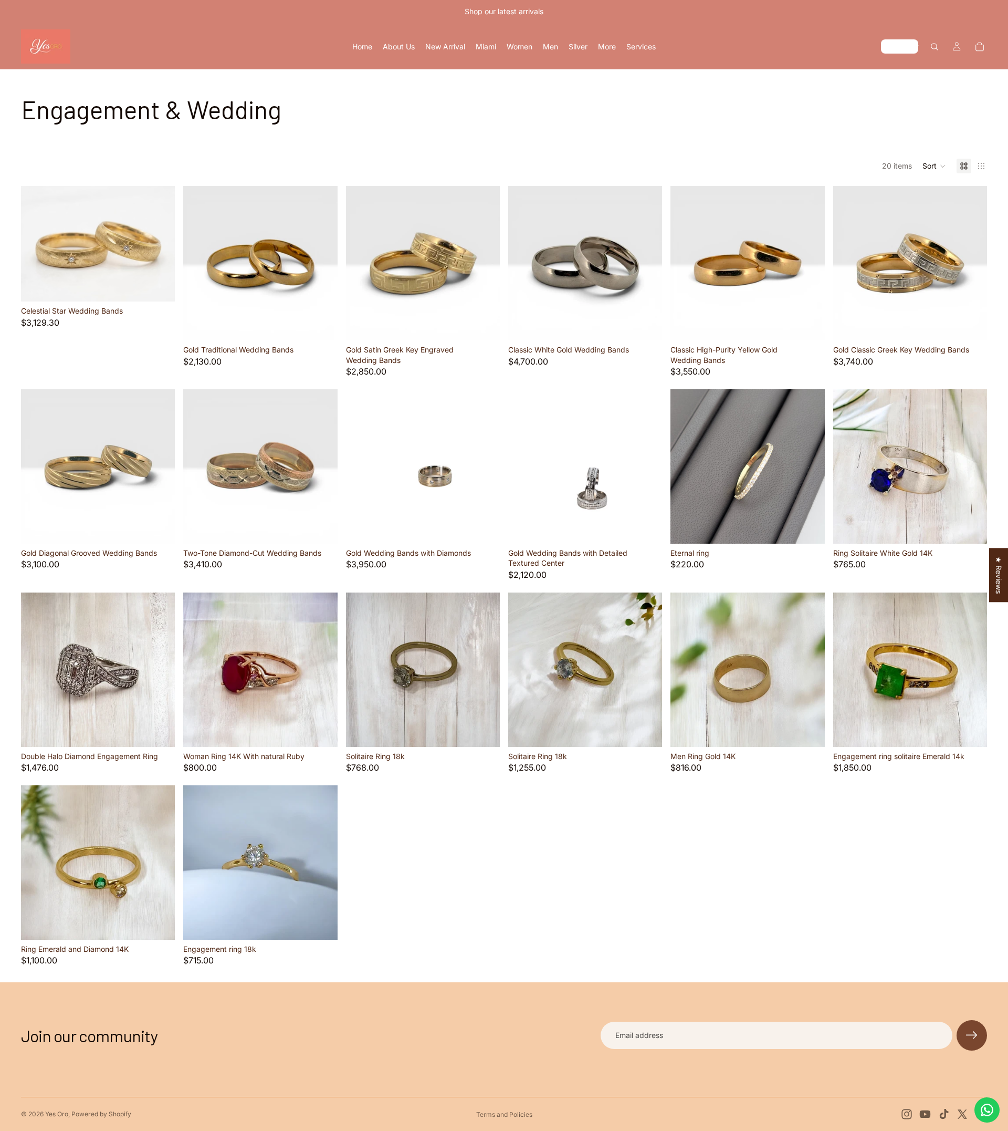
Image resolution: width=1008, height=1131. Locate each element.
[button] (934, 166)
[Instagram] (906, 1114)
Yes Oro (56, 1114)
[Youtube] (925, 1114)
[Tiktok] (944, 1114)
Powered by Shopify (101, 1114)
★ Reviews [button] (998, 575)
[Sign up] (972, 1035)
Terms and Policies (504, 1114)
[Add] (159, 285)
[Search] (934, 46)
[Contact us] (987, 1110)
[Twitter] (962, 1114)
